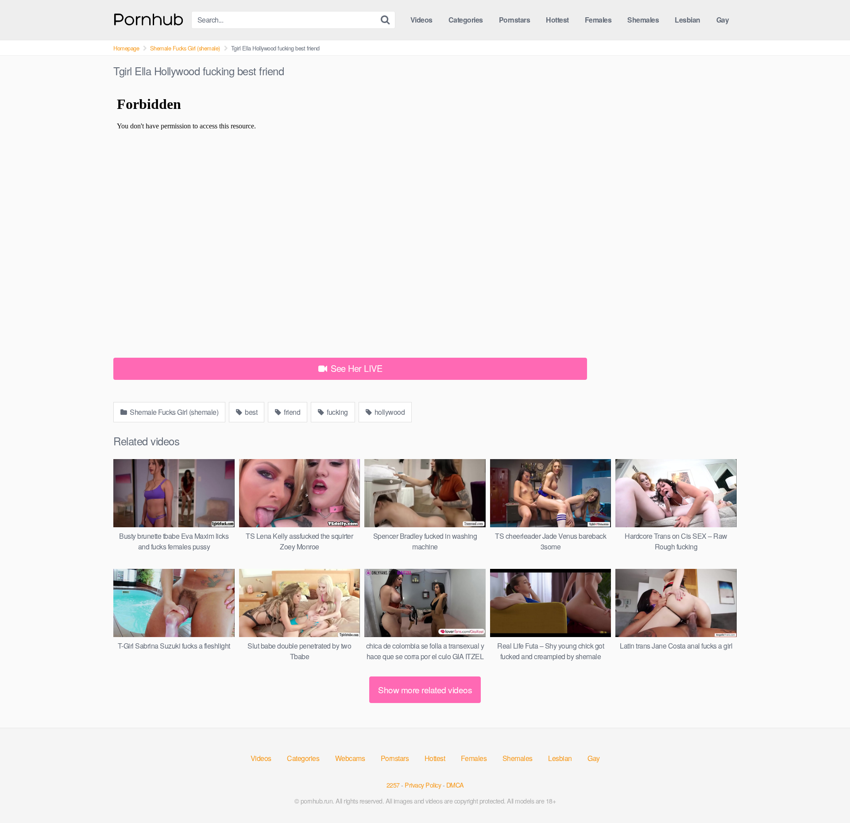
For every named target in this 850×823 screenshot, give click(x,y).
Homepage (126, 48)
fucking (336, 412)
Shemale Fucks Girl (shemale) (185, 48)
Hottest (557, 20)
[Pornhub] (148, 18)
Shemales (643, 20)
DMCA (455, 784)
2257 (393, 784)
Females (598, 20)
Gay (722, 20)
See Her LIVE (355, 368)
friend (291, 412)
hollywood (389, 412)
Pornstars (514, 20)
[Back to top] (826, 794)
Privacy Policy (423, 784)
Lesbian (687, 20)
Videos (421, 20)
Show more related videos (425, 689)
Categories (465, 20)
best (250, 412)
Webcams (350, 758)
